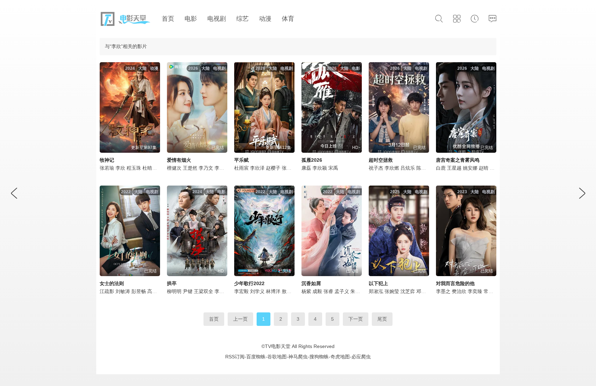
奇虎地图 (340, 356)
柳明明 (174, 291)
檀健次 (174, 168)
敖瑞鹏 (289, 291)
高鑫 (152, 291)
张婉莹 (392, 291)
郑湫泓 (376, 291)
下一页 (355, 319)
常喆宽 (491, 291)
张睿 (328, 291)
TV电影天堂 (277, 346)
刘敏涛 (123, 291)
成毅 (317, 291)
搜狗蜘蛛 (319, 356)
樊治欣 (459, 291)
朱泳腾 (357, 291)
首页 (214, 319)
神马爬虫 (298, 356)
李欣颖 (222, 291)
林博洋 (273, 291)
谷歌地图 (277, 356)
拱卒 (172, 283)
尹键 (187, 291)
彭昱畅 (138, 291)
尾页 (382, 319)
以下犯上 (378, 283)
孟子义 (342, 291)
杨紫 (306, 291)
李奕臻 (475, 291)
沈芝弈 (407, 291)
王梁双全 (203, 291)
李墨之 (443, 291)
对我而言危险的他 (455, 283)
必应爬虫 (361, 356)
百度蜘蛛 (256, 356)
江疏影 (107, 291)
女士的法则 (112, 283)
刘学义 (257, 291)
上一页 (240, 319)
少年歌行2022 (249, 283)
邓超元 (423, 291)
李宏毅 (241, 291)
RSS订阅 (235, 356)
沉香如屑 (311, 283)
